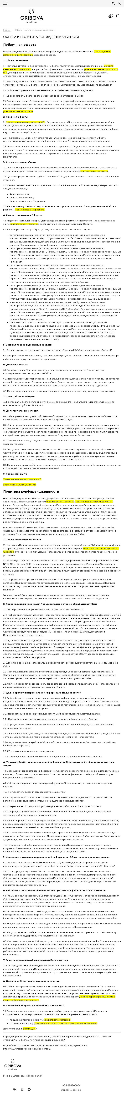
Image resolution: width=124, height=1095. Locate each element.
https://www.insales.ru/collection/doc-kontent (27, 1048)
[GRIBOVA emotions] (32, 15)
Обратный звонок (71, 1090)
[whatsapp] (22, 1089)
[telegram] (29, 1089)
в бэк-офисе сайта (70, 1036)
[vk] (14, 1089)
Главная (6, 30)
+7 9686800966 (71, 1085)
